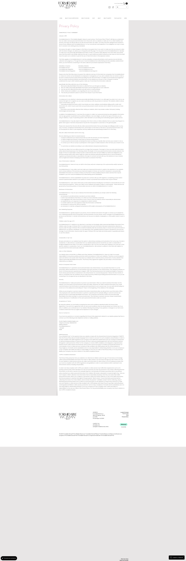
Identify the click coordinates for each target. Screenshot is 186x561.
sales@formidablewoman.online (100, 426)
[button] (125, 3)
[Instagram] (109, 7)
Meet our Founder (124, 560)
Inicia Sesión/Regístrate (118, 3)
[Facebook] (113, 7)
